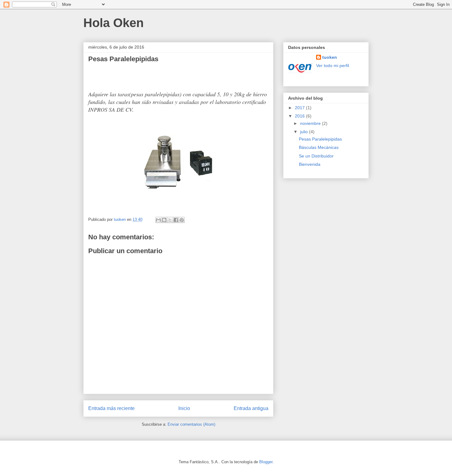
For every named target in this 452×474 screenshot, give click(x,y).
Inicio (184, 408)
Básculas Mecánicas (319, 147)
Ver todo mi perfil (332, 65)
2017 (300, 107)
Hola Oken (113, 23)
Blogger (265, 462)
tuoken (329, 57)
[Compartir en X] (170, 220)
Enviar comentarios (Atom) (191, 424)
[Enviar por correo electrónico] (158, 220)
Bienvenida (309, 164)
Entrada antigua (251, 408)
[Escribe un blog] (164, 220)
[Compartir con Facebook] (176, 220)
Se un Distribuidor (316, 155)
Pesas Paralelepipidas (320, 139)
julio (304, 131)
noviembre (311, 123)
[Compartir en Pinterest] (182, 220)
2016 (300, 116)
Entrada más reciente (111, 408)
